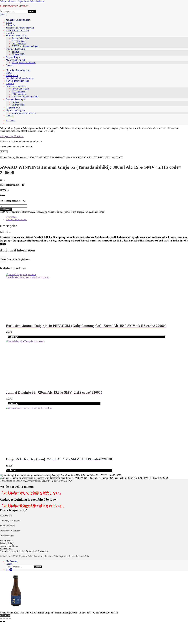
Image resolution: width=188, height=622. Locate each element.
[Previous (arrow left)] (1, 621)
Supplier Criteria (7, 525)
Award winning (55, 212)
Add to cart (6, 209)
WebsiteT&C (6, 548)
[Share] (7, 618)
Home (9, 22)
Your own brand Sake (16, 35)
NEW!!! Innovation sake (17, 30)
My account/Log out (15, 60)
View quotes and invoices (24, 62)
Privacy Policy (7, 543)
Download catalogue (15, 49)
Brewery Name (14, 157)
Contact (9, 65)
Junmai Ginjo (70, 212)
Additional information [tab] (16, 219)
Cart (9, 569)
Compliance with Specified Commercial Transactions (24, 551)
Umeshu (10, 33)
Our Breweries (7, 535)
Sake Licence (6, 540)
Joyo (26, 157)
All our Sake (12, 25)
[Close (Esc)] (10, 618)
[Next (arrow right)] (4, 621)
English (15, 51)
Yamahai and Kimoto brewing (20, 27)
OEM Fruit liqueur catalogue (25, 46)
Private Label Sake (20, 38)
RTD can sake (18, 41)
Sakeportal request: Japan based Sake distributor (22, 1)
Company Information (10, 520)
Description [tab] (11, 217)
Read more (11, 470)
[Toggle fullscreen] (4, 618)
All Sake (37, 212)
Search (32, 11)
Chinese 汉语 (18, 54)
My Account (11, 561)
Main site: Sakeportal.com (18, 20)
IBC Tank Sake (19, 43)
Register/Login (13, 57)
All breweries (26, 212)
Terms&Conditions (9, 546)
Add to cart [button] (13, 337)
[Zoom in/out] (1, 618)
